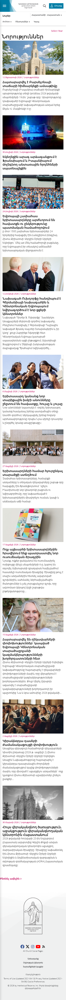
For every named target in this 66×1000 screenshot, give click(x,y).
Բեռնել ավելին (10, 878)
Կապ (36, 21)
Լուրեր (6, 16)
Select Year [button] (57, 31)
